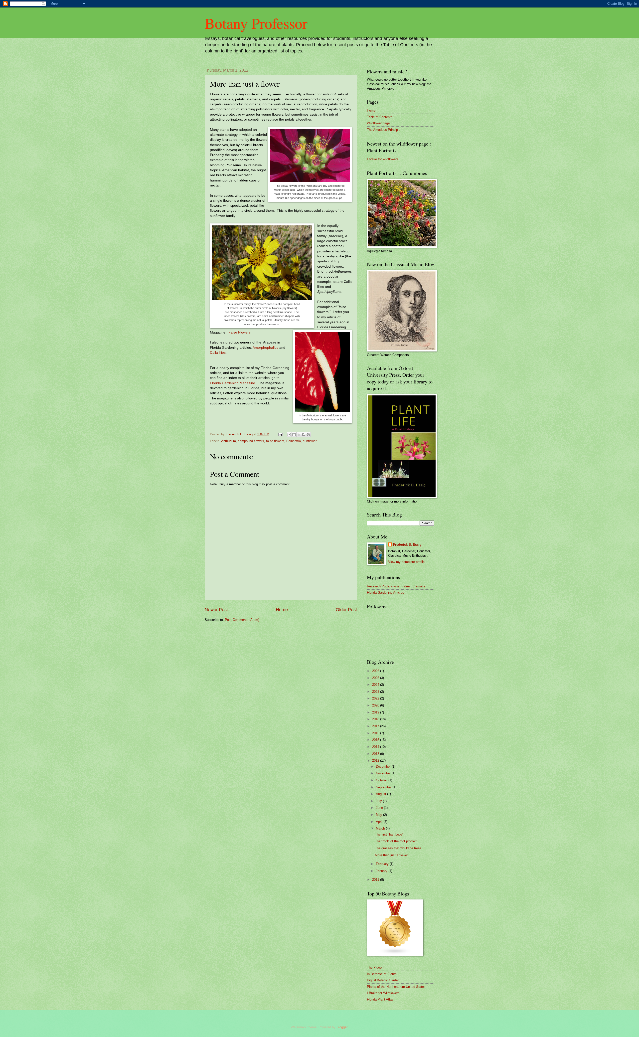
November (384, 773)
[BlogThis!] (294, 434)
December (384, 766)
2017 (376, 726)
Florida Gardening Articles (385, 592)
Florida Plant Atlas (380, 999)
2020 (376, 705)
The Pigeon (375, 967)
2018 (376, 719)
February (383, 864)
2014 (376, 747)
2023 (376, 691)
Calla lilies (218, 352)
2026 (376, 671)
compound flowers (251, 441)
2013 (376, 754)
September (384, 787)
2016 (376, 733)
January (382, 871)
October (382, 780)
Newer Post (216, 609)
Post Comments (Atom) (242, 620)
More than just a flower (391, 855)
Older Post (346, 609)
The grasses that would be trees (398, 848)
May (379, 815)
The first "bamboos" (389, 834)
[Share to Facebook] (303, 434)
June (380, 808)
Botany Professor (256, 23)
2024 (376, 685)
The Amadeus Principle (383, 130)
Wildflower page (378, 123)
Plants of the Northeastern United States (396, 987)
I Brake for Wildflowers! (384, 993)
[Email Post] (280, 434)
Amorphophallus (265, 347)
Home (282, 609)
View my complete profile (406, 562)
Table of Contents (379, 117)
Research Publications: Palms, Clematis (396, 586)
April (379, 822)
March (381, 828)
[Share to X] (298, 434)
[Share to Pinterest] (308, 434)
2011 (376, 879)
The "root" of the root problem (396, 841)
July (379, 801)
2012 (376, 760)
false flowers (275, 441)
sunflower (310, 441)
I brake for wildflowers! (383, 159)
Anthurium (228, 441)
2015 (376, 740)
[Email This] (289, 434)
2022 (376, 698)
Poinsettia (293, 441)
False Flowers (239, 332)
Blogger (341, 1027)
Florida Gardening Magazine (232, 383)
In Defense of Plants (382, 974)
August (381, 794)
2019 (376, 712)
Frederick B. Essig (407, 544)
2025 (376, 678)
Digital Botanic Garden (383, 980)
